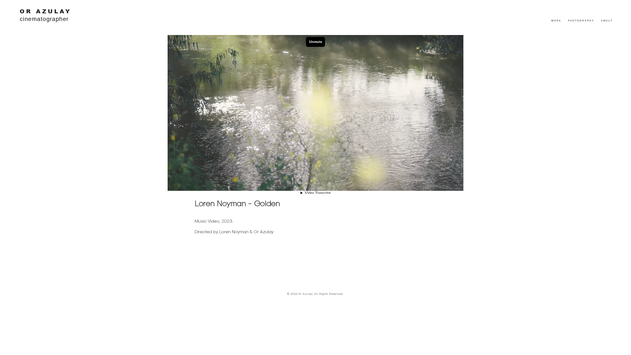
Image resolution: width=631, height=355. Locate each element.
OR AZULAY (45, 11)
